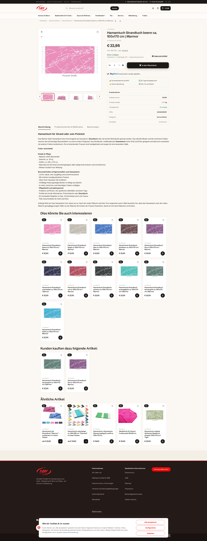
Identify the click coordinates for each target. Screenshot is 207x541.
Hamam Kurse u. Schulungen (102, 483)
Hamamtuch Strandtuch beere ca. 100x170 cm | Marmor (51, 247)
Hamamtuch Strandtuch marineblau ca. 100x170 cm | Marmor (52, 290)
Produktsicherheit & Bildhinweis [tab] (69, 127)
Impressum (129, 489)
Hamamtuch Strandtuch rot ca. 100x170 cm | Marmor (77, 290)
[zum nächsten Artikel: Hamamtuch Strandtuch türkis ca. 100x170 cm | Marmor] (115, 21)
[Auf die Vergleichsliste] (42, 32)
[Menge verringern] (109, 65)
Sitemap (128, 483)
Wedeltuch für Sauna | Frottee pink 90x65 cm (127, 432)
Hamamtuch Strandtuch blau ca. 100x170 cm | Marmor (102, 247)
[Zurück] (40, 96)
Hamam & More (44, 16)
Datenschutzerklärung (70, 532)
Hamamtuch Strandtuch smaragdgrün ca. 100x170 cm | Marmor (128, 290)
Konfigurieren (150, 528)
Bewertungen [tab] (93, 127)
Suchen (114, 8)
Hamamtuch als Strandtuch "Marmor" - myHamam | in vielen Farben (51, 434)
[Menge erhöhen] (122, 65)
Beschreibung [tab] (44, 127)
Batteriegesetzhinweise (133, 494)
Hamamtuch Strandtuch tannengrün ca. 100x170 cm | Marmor (153, 290)
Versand (125, 50)
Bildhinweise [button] (96, 511)
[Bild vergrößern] (98, 32)
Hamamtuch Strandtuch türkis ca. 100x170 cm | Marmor (51, 332)
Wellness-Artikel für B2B (101, 478)
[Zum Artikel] (60, 441)
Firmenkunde (76, 2)
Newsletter (96, 499)
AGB (126, 478)
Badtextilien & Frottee (63, 16)
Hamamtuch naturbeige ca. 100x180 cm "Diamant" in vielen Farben (77, 433)
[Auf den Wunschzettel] (42, 37)
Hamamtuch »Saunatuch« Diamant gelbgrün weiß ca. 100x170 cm (103, 433)
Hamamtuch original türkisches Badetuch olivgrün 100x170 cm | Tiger (152, 434)
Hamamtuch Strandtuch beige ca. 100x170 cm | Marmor (77, 247)
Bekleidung (133, 16)
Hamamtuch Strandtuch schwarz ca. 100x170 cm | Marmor (102, 290)
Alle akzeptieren (150, 522)
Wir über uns (97, 473)
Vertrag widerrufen (161, 469)
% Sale (144, 16)
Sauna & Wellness (83, 16)
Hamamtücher (162, 117)
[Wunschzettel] (158, 8)
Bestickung (40, 2)
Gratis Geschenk (98, 494)
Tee (111, 16)
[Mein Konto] (153, 8)
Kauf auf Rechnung (54, 2)
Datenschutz (129, 473)
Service (120, 16)
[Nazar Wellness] (41, 8)
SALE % (66, 2)
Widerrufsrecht (130, 499)
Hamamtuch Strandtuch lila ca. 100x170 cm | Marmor (153, 247)
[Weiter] (99, 96)
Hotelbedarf (99, 16)
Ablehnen (150, 533)
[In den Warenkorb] (40, 27)
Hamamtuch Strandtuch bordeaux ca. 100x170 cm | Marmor (129, 247)
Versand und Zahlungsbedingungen (105, 489)
